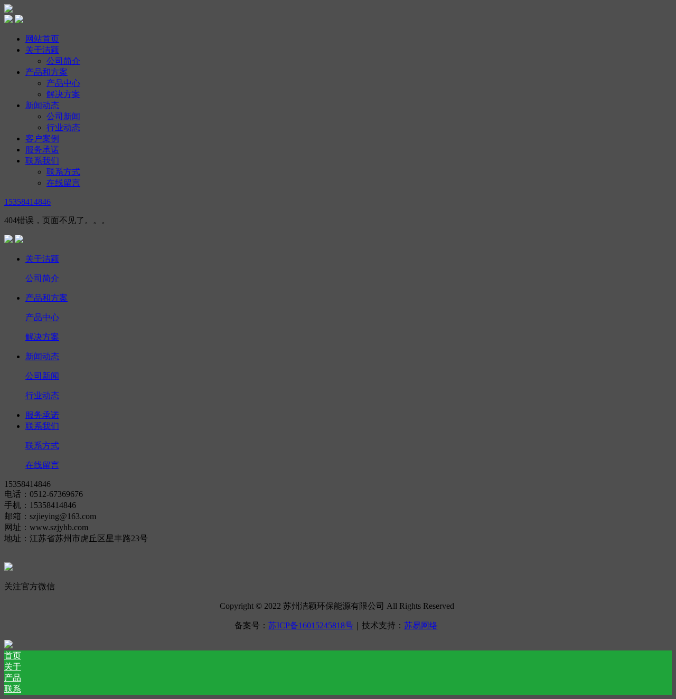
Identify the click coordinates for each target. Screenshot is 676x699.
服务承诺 (42, 149)
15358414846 (27, 201)
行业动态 (63, 127)
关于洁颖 (42, 49)
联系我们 (42, 160)
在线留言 (63, 182)
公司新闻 (63, 116)
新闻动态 (42, 105)
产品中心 (63, 83)
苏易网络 (421, 625)
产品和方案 (46, 72)
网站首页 (42, 38)
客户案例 (42, 138)
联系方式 (63, 171)
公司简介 (63, 60)
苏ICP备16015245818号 (310, 625)
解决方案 (63, 94)
